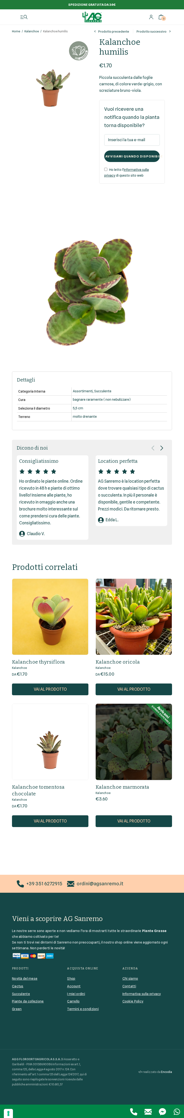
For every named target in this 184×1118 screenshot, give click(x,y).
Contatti (129, 986)
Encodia (166, 1072)
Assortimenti (83, 391)
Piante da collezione (28, 1001)
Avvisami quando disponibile (132, 156)
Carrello (73, 1001)
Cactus (17, 986)
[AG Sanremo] (92, 17)
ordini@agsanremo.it (100, 883)
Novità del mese (24, 978)
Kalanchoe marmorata (122, 787)
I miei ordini (76, 994)
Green (17, 1009)
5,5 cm (78, 408)
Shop (71, 978)
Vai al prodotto (50, 689)
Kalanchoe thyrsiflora (38, 662)
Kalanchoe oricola (118, 662)
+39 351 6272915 (44, 883)
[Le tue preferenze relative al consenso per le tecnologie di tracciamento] (8, 1113)
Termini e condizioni (83, 1009)
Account (73, 986)
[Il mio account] (151, 17)
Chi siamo (130, 978)
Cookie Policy (133, 1001)
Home (16, 31)
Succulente (102, 391)
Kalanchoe (31, 31)
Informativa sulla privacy (141, 994)
